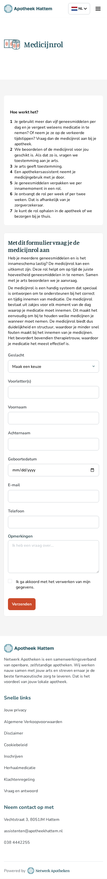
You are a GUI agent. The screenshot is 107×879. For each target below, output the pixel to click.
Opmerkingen (20, 536)
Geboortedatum (22, 459)
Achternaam (19, 433)
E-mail (14, 485)
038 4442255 (17, 842)
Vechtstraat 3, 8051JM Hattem (31, 819)
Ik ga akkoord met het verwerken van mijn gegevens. (53, 584)
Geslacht (16, 355)
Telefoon (16, 511)
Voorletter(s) (19, 381)
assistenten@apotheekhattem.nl (33, 831)
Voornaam (17, 407)
